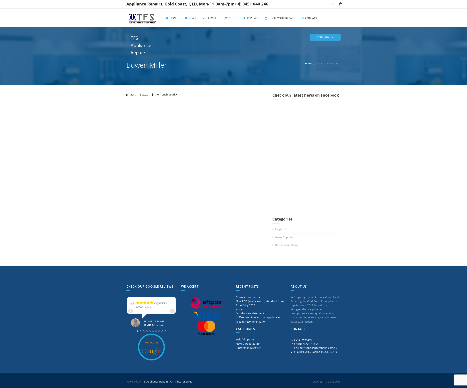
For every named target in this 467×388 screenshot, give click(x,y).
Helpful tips (282, 229)
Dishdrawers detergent (250, 313)
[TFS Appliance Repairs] (142, 18)
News (192, 18)
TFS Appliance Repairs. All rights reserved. (167, 381)
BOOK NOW (323, 37)
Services (212, 18)
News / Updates (285, 237)
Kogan (240, 309)
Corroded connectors (249, 297)
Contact (310, 18)
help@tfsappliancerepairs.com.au (316, 348)
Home (173, 18)
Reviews (252, 18)
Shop (232, 18)
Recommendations (286, 245)
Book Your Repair (281, 18)
